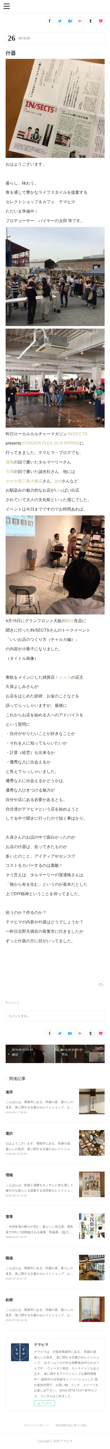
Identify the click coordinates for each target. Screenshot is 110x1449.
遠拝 (9, 1091)
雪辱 (9, 1216)
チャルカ (63, 677)
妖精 (9, 1299)
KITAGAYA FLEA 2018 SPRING (51, 443)
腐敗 (10, 462)
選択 (9, 1133)
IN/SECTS (78, 434)
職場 (9, 1257)
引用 (10, 471)
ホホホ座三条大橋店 (24, 481)
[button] (7, 6)
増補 (9, 1174)
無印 (70, 620)
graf (58, 481)
